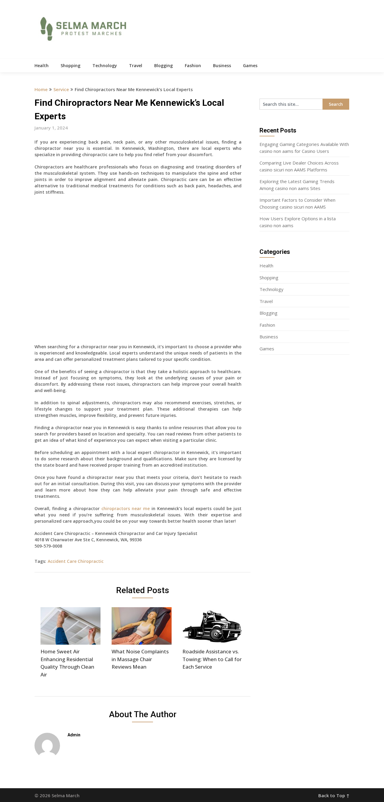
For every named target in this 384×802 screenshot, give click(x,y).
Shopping (70, 65)
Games (250, 65)
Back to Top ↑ (334, 795)
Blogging (163, 65)
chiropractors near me (125, 508)
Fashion (193, 65)
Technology (104, 65)
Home (41, 89)
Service (61, 89)
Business (222, 65)
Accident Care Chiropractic (76, 561)
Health (41, 65)
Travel (135, 65)
